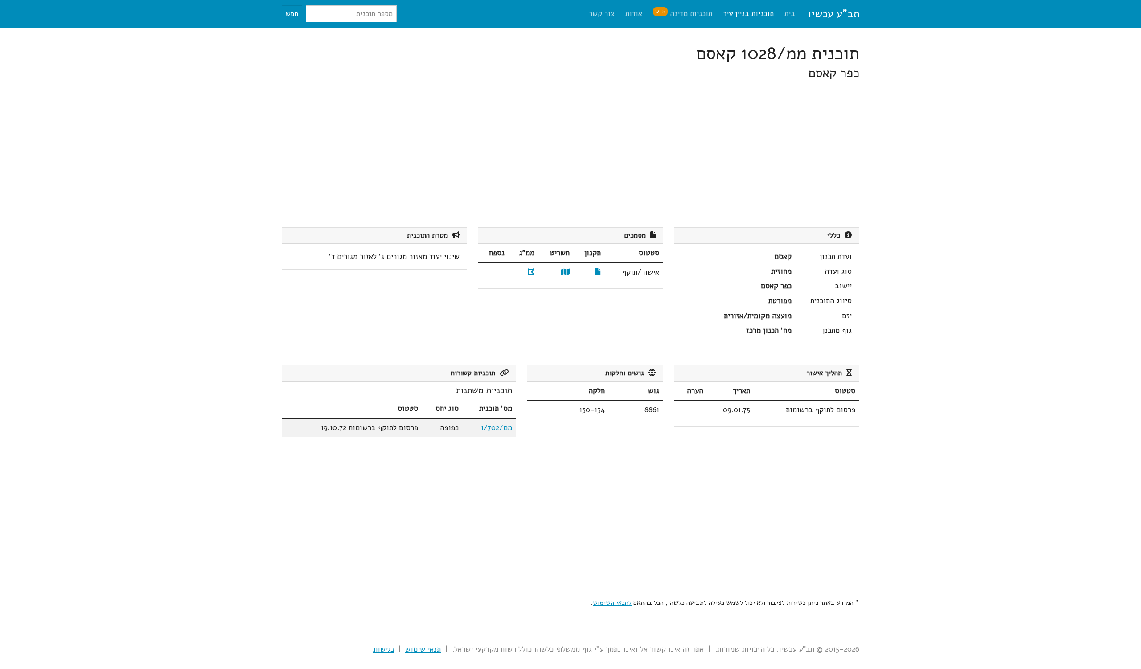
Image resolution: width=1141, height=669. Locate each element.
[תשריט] (565, 272)
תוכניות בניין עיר (748, 13)
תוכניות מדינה (683, 13)
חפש (292, 14)
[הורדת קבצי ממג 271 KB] (531, 272)
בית (789, 13)
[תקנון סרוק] (598, 272)
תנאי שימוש (423, 649)
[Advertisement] (591, 154)
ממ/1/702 (496, 428)
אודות (633, 13)
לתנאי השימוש (612, 602)
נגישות (383, 649)
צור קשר (602, 13)
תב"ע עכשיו (833, 14)
